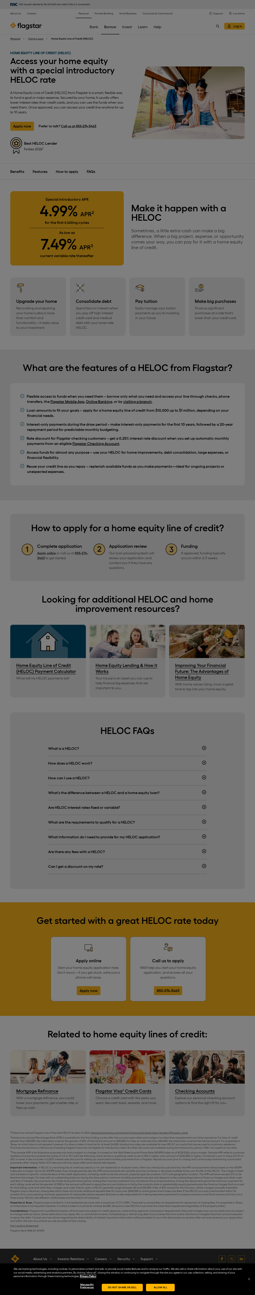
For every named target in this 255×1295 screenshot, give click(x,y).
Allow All (160, 1287)
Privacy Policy (88, 1276)
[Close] (249, 1279)
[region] (127, 1279)
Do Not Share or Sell (122, 1287)
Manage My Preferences (87, 1286)
